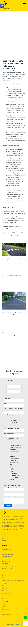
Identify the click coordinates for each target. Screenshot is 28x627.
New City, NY (5, 588)
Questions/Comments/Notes (11, 497)
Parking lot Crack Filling (8, 568)
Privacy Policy (5, 583)
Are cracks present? (9, 433)
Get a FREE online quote (14, 42)
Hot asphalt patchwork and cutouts (14, 451)
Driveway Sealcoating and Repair (14, 462)
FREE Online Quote (7, 534)
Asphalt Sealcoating (16, 445)
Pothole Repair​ (14, 477)
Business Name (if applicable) (11, 428)
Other (12, 479)
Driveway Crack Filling (7, 566)
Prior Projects (5, 540)
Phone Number (8, 398)
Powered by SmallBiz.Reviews (13, 624)
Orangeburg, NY (6, 593)
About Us (4, 543)
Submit (8, 505)
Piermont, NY (5, 609)
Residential (13, 420)
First (7, 389)
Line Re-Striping (15, 475)
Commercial (14, 422)
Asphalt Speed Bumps (7, 556)
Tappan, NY (5, 601)
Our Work (4, 538)
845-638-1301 (5, 577)
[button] (2, 6)
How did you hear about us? (11, 492)
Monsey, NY (5, 596)
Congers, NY (5, 604)
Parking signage (15, 458)
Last (7, 394)
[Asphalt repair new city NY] (5, 3)
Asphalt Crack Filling (7, 559)
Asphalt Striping (6, 552)
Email (6, 403)
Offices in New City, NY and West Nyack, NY (13, 580)
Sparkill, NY (5, 612)
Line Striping (14, 473)
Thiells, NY (5, 606)
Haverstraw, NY (6, 614)
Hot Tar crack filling (16, 447)
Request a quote (6, 575)
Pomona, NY (5, 598)
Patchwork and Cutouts (8, 554)
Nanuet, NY (5, 590)
